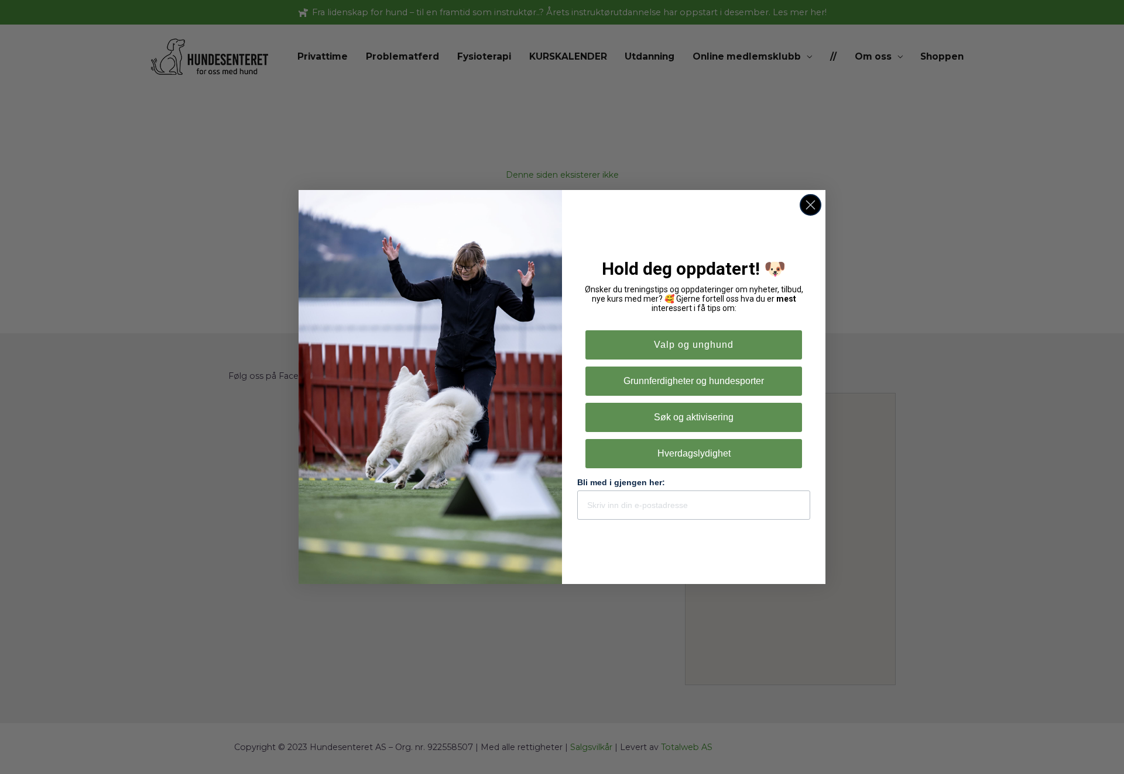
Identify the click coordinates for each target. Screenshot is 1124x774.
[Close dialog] (810, 205)
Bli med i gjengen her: (621, 482)
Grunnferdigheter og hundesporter (693, 381)
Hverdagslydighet (694, 453)
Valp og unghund (694, 345)
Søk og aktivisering (694, 417)
